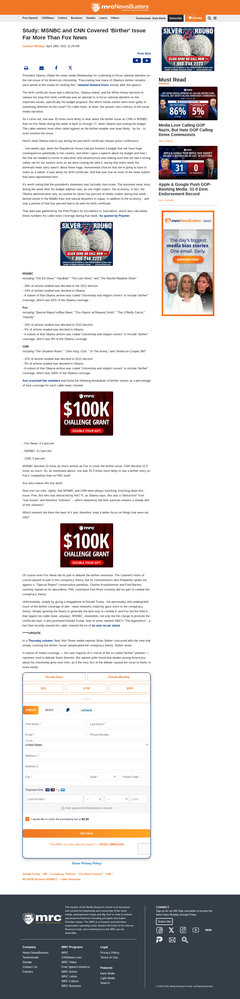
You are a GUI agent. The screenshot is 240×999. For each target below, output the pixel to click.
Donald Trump (31, 873)
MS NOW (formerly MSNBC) (39, 879)
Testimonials (143, 18)
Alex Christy (166, 140)
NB (45, 873)
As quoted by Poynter (114, 215)
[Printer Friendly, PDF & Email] (42, 68)
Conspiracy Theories (63, 873)
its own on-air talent (106, 625)
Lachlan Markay (33, 46)
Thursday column (40, 640)
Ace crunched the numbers (41, 380)
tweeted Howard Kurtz (93, 85)
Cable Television (70, 879)
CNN (108, 873)
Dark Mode (159, 18)
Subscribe (175, 18)
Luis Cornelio (166, 200)
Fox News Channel (90, 873)
